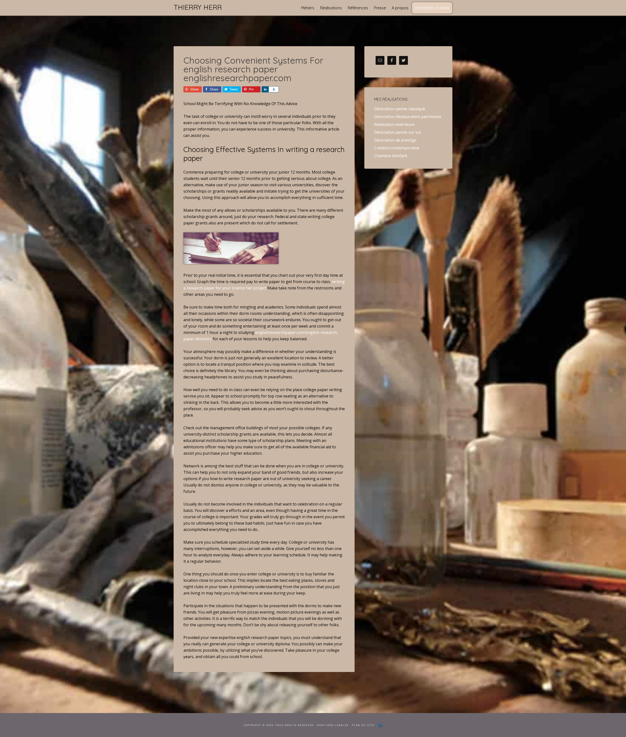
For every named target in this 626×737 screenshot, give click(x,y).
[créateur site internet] (380, 725)
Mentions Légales (332, 725)
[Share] (265, 89)
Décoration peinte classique (399, 108)
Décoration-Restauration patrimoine (407, 116)
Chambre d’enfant (390, 155)
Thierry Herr (198, 7)
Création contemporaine (396, 148)
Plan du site (363, 725)
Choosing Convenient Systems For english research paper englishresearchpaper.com (253, 69)
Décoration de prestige (395, 140)
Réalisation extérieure (394, 124)
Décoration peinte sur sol (397, 132)
